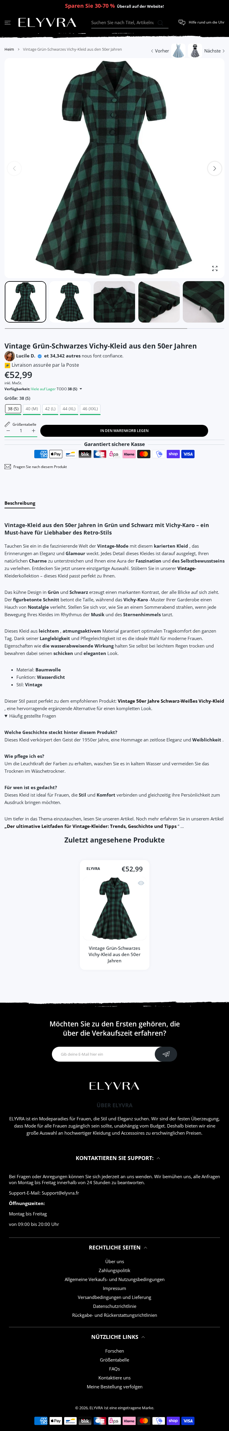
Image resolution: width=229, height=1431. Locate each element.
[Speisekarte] (7, 22)
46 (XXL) (90, 408)
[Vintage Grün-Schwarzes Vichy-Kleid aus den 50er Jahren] (114, 908)
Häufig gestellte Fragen (32, 716)
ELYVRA (93, 869)
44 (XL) (69, 408)
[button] (215, 168)
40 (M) (32, 408)
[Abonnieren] (166, 1054)
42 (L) (50, 408)
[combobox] (129, 22)
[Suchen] (160, 23)
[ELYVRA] (47, 23)
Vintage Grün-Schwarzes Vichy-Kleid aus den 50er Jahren (114, 954)
